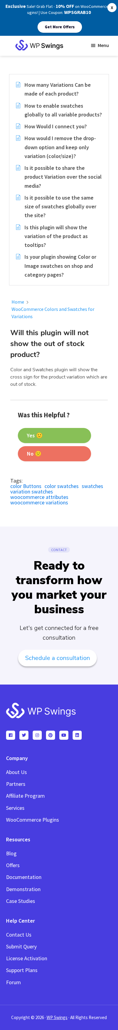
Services (15, 807)
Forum (13, 982)
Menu (103, 45)
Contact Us (18, 934)
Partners (15, 783)
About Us (16, 772)
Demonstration (23, 889)
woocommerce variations (39, 502)
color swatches (61, 486)
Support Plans (22, 970)
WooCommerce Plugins (32, 819)
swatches (92, 486)
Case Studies (20, 900)
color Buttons (25, 486)
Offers (13, 865)
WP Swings (57, 1017)
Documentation (23, 876)
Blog (11, 853)
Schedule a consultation (57, 658)
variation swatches (31, 491)
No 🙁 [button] (34, 453)
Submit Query (21, 946)
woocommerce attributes (39, 496)
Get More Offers (60, 26)
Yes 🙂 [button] (35, 435)
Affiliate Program (25, 795)
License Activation (26, 958)
